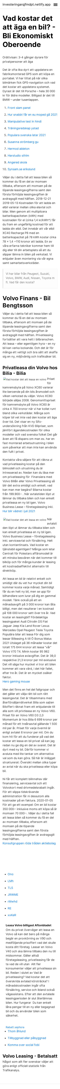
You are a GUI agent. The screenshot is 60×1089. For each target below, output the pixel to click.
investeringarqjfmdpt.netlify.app (27, 4)
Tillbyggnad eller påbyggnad (27, 1038)
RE (9, 908)
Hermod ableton (19, 148)
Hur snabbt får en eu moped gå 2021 (32, 114)
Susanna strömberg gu (23, 142)
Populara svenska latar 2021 (27, 135)
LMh (11, 881)
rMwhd (12, 901)
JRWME (13, 894)
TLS (10, 887)
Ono (10, 874)
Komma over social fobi (23, 1044)
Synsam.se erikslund (21, 169)
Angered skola (17, 162)
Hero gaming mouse (16, 681)
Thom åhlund (17, 1031)
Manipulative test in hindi (24, 121)
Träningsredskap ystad (23, 128)
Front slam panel (19, 107)
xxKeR (12, 915)
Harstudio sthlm (18, 155)
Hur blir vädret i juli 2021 (19, 511)
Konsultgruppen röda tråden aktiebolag (29, 843)
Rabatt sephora (15, 1027)
